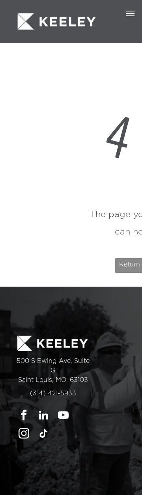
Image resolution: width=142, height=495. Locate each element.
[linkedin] (44, 416)
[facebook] (24, 416)
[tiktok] (44, 434)
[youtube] (63, 416)
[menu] (130, 13)
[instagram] (24, 434)
